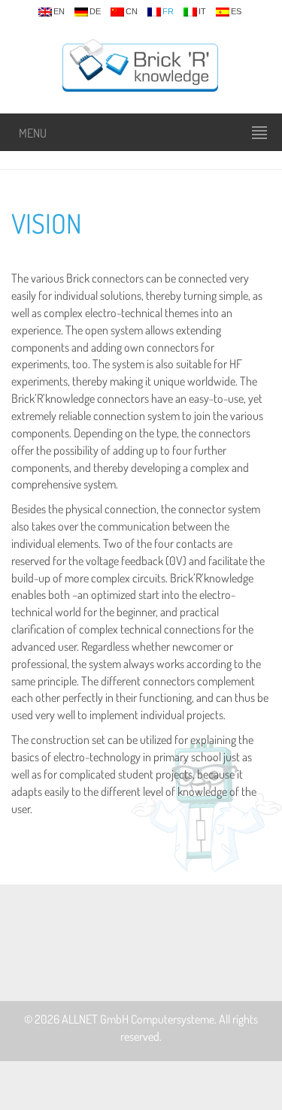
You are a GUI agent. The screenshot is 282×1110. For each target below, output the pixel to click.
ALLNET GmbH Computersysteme (138, 1019)
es (236, 12)
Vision (46, 223)
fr (168, 12)
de (95, 12)
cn (132, 12)
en (59, 12)
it (202, 12)
